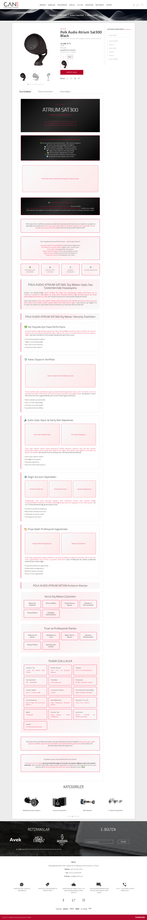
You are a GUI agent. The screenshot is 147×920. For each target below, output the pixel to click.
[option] (35, 49)
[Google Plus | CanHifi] (75, 79)
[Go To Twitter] (73, 900)
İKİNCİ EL (72, 5)
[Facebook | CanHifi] (67, 79)
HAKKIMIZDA (89, 5)
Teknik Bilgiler (65, 91)
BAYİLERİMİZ (100, 5)
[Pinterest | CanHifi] (79, 79)
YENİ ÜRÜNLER (62, 5)
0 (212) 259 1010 (77, 869)
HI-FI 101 (80, 5)
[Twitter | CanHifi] (71, 79)
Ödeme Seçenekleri (45, 91)
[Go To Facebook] (63, 900)
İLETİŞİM (109, 5)
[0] (139, 5)
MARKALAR (51, 5)
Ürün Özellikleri (25, 91)
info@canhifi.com (77, 876)
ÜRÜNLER (43, 5)
